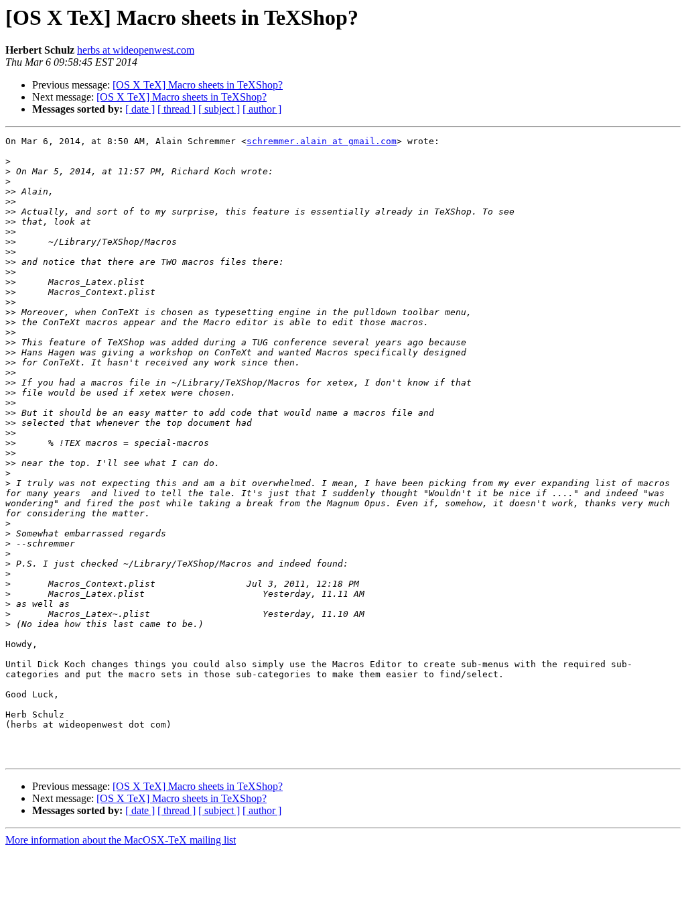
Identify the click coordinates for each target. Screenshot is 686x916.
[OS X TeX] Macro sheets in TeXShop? (198, 85)
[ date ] (140, 109)
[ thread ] (176, 109)
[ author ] (262, 109)
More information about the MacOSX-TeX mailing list (120, 840)
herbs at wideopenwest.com (135, 50)
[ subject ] (219, 109)
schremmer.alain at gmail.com (322, 141)
